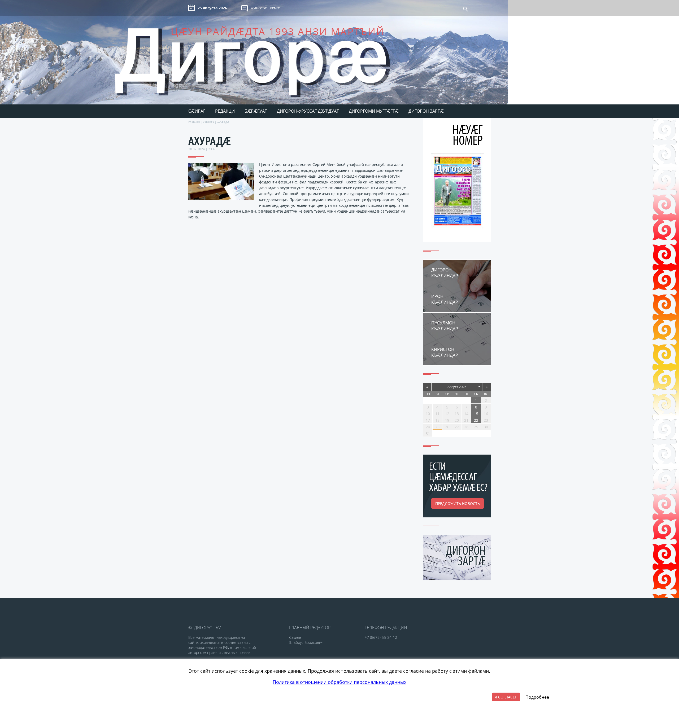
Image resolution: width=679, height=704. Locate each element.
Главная (194, 122)
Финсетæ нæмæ (265, 7)
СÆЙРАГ (196, 111)
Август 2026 (456, 386)
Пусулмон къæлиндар (444, 326)
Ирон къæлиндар (444, 299)
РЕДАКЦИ (225, 111)
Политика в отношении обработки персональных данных (339, 682)
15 (476, 413)
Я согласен (506, 696)
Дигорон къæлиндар (444, 273)
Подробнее (537, 697)
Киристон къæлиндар (444, 352)
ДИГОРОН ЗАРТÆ (426, 111)
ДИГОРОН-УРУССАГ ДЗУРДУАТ (308, 111)
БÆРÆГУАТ (256, 111)
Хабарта (208, 122)
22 (476, 420)
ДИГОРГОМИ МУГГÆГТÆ (374, 111)
